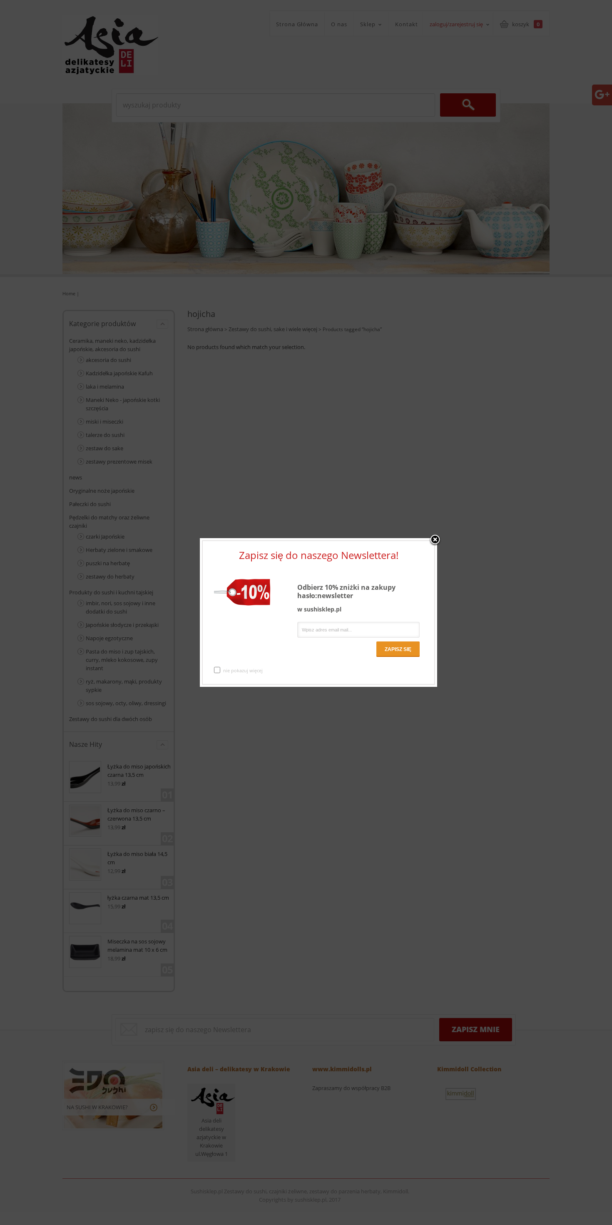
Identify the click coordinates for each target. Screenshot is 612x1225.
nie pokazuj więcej (243, 670)
